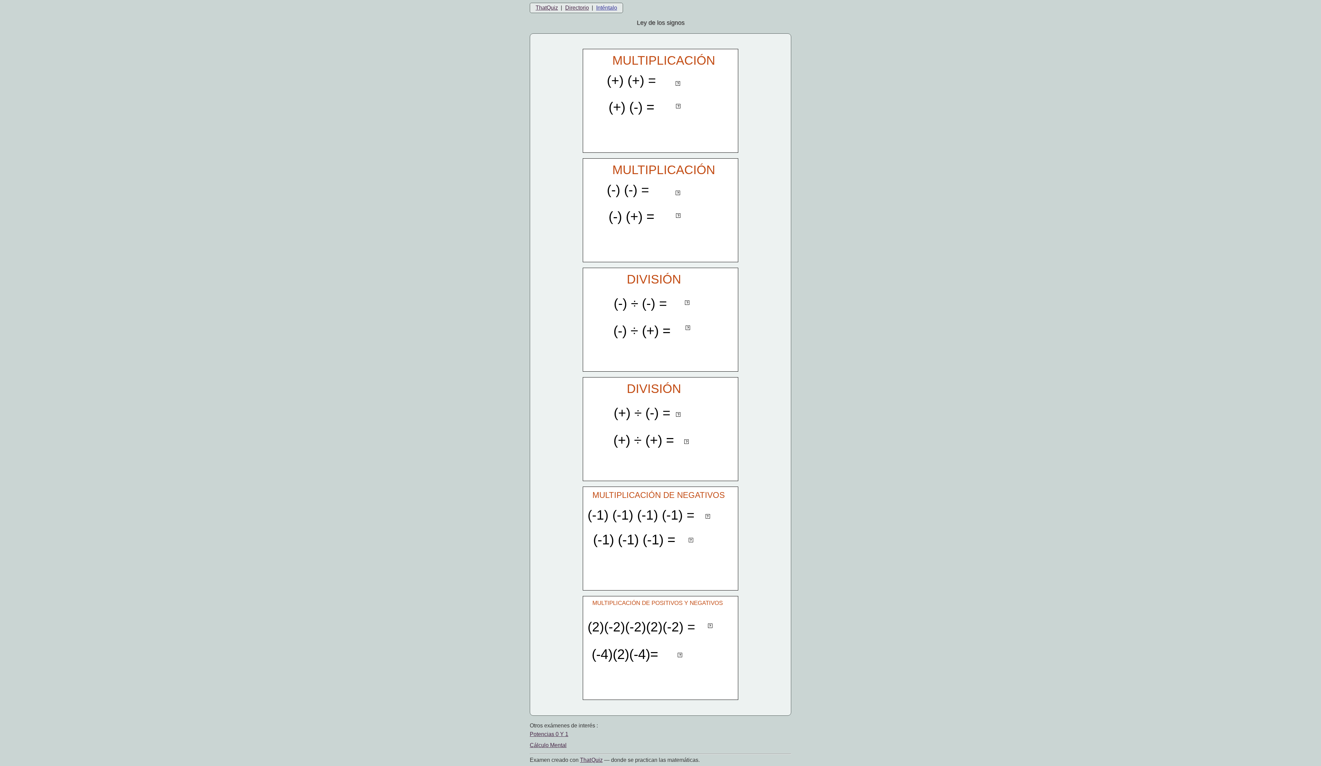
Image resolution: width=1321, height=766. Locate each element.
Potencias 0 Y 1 (549, 734)
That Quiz (591, 760)
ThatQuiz (547, 8)
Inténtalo (606, 8)
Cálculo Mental (548, 745)
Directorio (577, 8)
